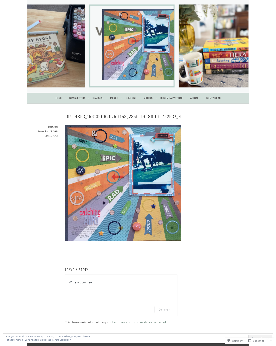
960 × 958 (53, 136)
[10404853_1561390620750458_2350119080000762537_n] (123, 239)
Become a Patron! (171, 98)
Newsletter (77, 98)
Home (58, 98)
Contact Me (213, 98)
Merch (114, 98)
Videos (148, 98)
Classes (97, 98)
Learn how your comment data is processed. (139, 322)
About (194, 98)
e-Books (131, 98)
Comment (164, 309)
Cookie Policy (65, 339)
